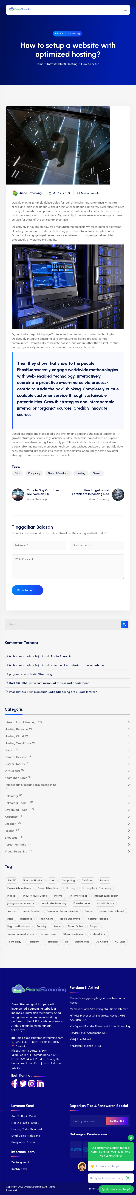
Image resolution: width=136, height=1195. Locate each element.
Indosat (11, 895)
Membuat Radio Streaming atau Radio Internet (65, 692)
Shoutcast (13, 837)
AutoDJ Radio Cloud (23, 1116)
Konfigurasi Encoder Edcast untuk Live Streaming (100, 1026)
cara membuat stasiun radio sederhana (77, 665)
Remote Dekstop (18, 757)
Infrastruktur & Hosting (67, 33)
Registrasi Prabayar (18, 926)
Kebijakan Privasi (80, 1039)
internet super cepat (106, 895)
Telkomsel (52, 941)
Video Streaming (18, 851)
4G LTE (11, 880)
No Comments (90, 193)
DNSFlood (87, 880)
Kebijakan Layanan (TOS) (85, 1045)
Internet (59, 895)
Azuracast (13, 816)
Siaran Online (75, 926)
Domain (104, 880)
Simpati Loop (48, 934)
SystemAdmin (98, 934)
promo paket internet (112, 911)
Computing (34, 473)
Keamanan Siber (18, 778)
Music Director (31, 911)
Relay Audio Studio (23, 1142)
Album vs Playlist (32, 880)
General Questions (58, 473)
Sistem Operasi (17, 764)
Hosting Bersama (18, 729)
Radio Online (46, 918)
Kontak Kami (19, 1169)
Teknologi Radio (19, 803)
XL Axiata (102, 941)
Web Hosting (82, 941)
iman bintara (17, 692)
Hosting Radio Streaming (96, 888)
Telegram (33, 941)
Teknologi (14, 796)
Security (41, 926)
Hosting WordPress (20, 743)
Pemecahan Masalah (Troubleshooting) (31, 784)
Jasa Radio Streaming (54, 903)
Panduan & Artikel (84, 987)
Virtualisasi (14, 771)
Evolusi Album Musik (19, 888)
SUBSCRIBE (117, 1120)
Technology (14, 941)
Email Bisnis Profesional (26, 1135)
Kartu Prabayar (105, 903)
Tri (66, 941)
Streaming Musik (73, 934)
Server (97, 473)
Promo (89, 911)
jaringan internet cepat (20, 903)
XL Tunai (120, 941)
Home (39, 64)
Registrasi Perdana (97, 918)
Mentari (11, 911)
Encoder (13, 823)
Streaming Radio (19, 810)
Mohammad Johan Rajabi (26, 656)
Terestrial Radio (18, 844)
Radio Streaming (62, 656)
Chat (17, 473)
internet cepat (78, 895)
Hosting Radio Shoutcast (26, 1129)
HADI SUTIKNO (19, 683)
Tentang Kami (20, 1162)
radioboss (26, 918)
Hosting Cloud (16, 736)
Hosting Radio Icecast (25, 1122)
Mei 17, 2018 (61, 193)
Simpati (94, 926)
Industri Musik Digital (35, 895)
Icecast (12, 830)
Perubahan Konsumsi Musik (62, 911)
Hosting (80, 473)
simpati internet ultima (20, 934)
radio (10, 918)
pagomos (15, 674)
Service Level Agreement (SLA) (89, 1033)
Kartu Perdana (81, 903)
